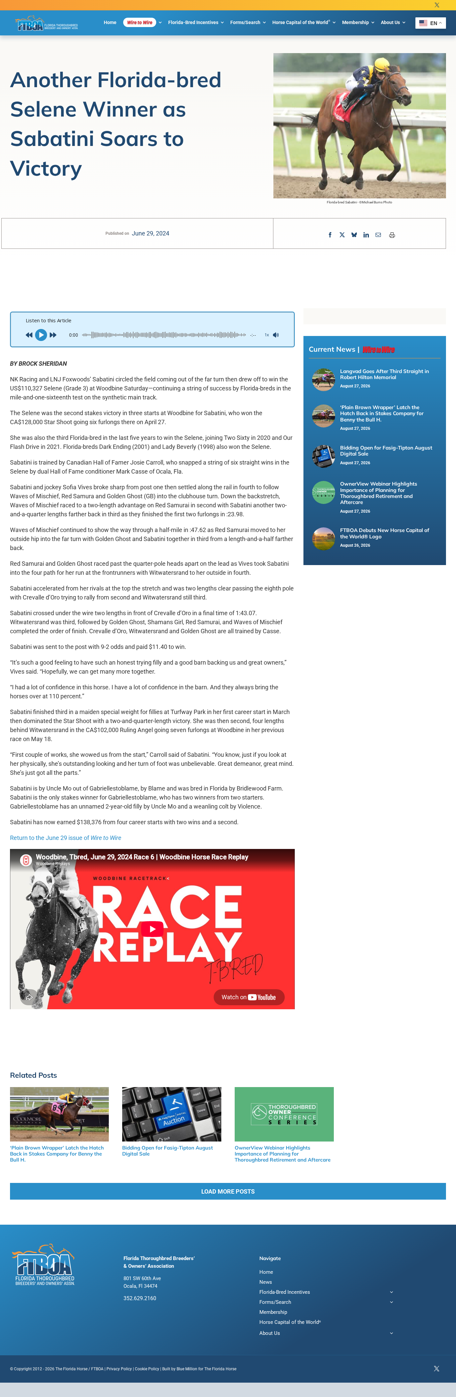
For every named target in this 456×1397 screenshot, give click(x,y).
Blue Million (187, 1369)
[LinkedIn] (366, 234)
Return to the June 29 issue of (65, 837)
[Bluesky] (354, 234)
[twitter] (437, 5)
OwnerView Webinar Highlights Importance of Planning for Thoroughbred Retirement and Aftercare (378, 493)
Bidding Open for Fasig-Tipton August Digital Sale (386, 451)
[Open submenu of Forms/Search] (390, 1303)
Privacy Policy (119, 1369)
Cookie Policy (147, 1369)
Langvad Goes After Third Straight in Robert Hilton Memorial (384, 374)
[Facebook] (330, 234)
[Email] (378, 234)
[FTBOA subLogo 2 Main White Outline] (46, 15)
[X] (342, 234)
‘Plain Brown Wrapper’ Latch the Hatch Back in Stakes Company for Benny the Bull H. (382, 413)
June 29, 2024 (150, 233)
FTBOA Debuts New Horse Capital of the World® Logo (384, 533)
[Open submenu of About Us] (390, 1334)
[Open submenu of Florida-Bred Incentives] (390, 1293)
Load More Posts (228, 1191)
